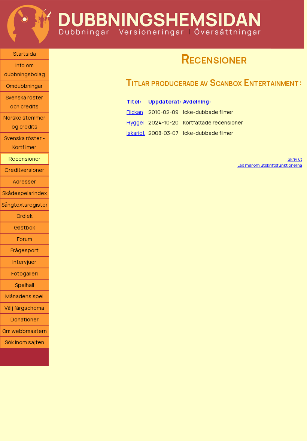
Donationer (24, 319)
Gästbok (24, 227)
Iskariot (136, 132)
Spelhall (24, 285)
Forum (24, 239)
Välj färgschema (24, 307)
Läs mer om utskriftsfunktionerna (269, 165)
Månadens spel (24, 296)
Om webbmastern (24, 330)
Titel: (134, 101)
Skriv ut (295, 159)
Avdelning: (197, 101)
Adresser (24, 181)
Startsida (24, 53)
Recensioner (24, 158)
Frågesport (24, 250)
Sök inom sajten (24, 342)
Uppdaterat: (165, 101)
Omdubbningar (24, 85)
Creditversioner (24, 169)
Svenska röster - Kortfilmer (24, 143)
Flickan (135, 111)
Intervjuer (24, 261)
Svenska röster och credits (24, 102)
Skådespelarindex (24, 193)
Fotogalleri (24, 273)
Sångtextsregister (24, 204)
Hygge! (136, 122)
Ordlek (24, 215)
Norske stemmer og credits (24, 122)
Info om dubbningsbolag (24, 70)
